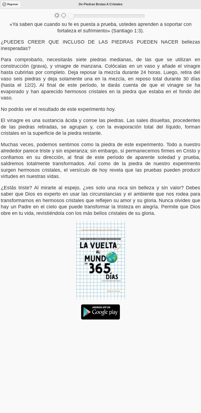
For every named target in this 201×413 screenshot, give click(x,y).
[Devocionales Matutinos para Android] (100, 318)
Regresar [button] (12, 4)
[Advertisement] (100, 352)
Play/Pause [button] (57, 15)
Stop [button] (64, 15)
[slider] (71, 16)
